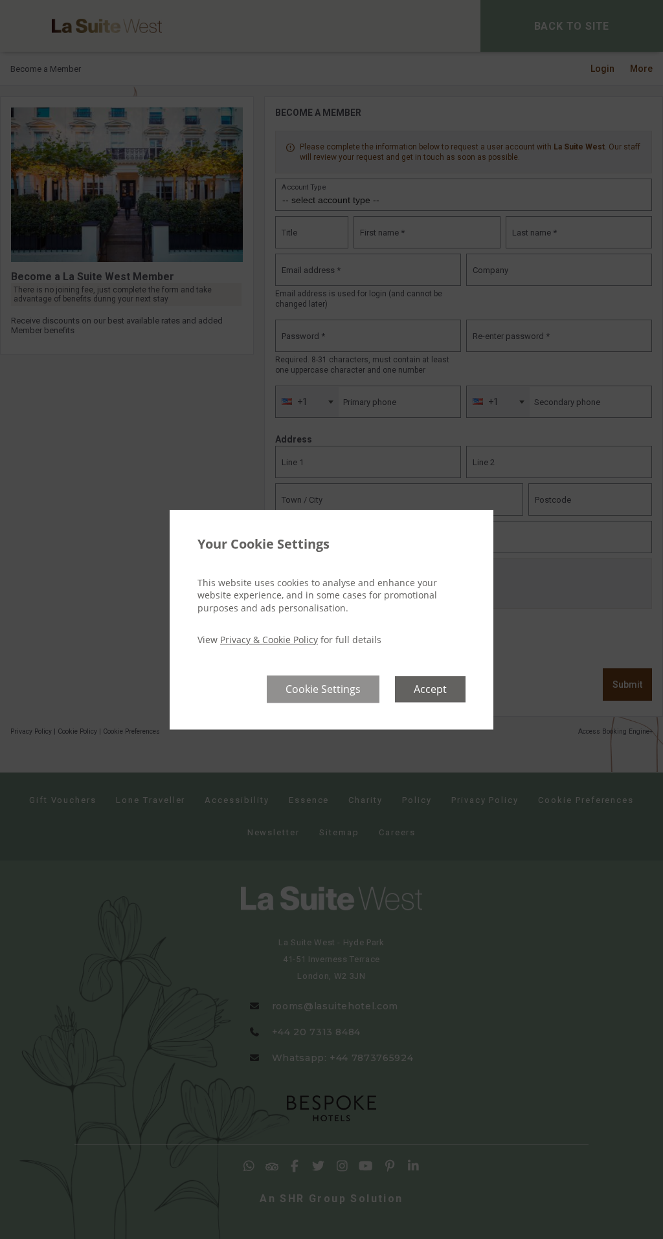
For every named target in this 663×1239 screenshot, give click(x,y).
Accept (430, 689)
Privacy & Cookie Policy (269, 640)
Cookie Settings (323, 689)
